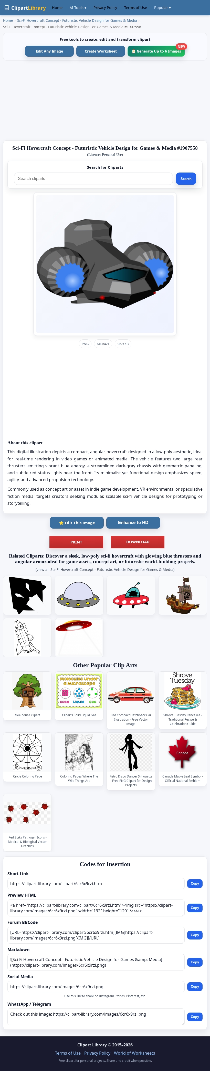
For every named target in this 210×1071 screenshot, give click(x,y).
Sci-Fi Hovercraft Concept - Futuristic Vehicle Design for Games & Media (77, 20)
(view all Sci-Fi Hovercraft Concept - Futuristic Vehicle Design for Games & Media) (105, 569)
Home (57, 7)
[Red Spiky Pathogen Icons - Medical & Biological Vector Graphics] (27, 813)
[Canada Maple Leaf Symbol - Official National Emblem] (183, 752)
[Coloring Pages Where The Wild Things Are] (79, 752)
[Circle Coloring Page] (27, 752)
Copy (195, 883)
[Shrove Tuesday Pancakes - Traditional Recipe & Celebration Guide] (183, 691)
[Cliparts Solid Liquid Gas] (79, 691)
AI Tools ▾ (78, 7)
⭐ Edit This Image (77, 522)
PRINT (76, 541)
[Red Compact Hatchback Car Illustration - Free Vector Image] (131, 691)
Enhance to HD (133, 522)
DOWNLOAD (138, 541)
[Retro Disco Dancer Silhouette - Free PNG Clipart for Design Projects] (131, 752)
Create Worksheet (101, 51)
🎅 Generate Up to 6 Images (158, 50)
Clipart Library (92, 1045)
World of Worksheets (134, 1053)
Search (186, 179)
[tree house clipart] (27, 691)
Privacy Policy (105, 7)
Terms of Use (135, 7)
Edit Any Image (49, 51)
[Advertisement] (105, 100)
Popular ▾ (162, 7)
